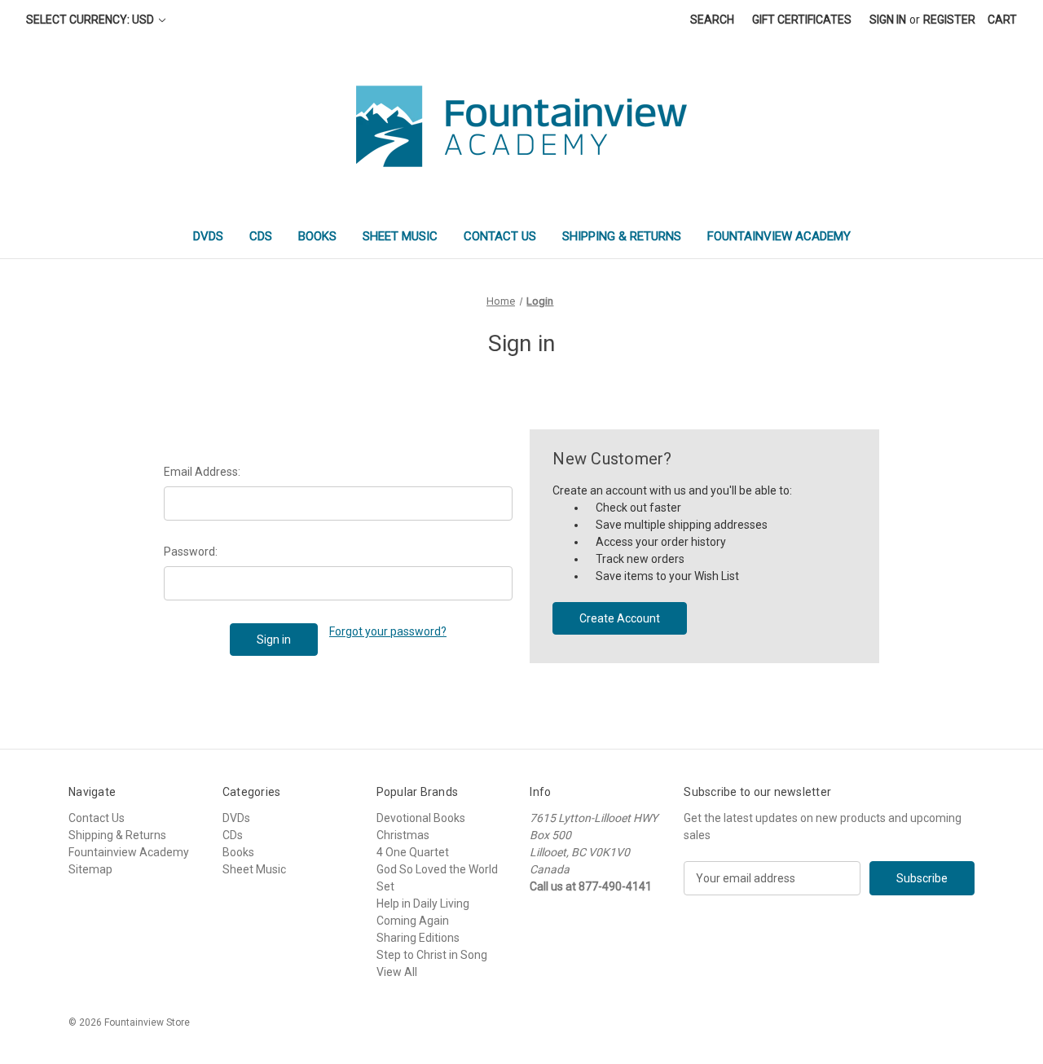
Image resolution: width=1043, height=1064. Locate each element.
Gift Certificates (802, 19)
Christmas (402, 835)
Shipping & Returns (621, 236)
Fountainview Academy (779, 236)
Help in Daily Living (422, 903)
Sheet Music (400, 236)
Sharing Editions (418, 937)
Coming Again (412, 920)
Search (712, 19)
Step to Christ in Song (431, 954)
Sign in (887, 19)
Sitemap (90, 869)
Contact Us (500, 236)
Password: (191, 551)
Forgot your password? (388, 631)
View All (396, 971)
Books (317, 236)
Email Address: (202, 471)
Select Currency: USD (91, 19)
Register (949, 19)
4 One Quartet (412, 852)
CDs (260, 236)
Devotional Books (420, 817)
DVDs (208, 236)
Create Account (619, 618)
